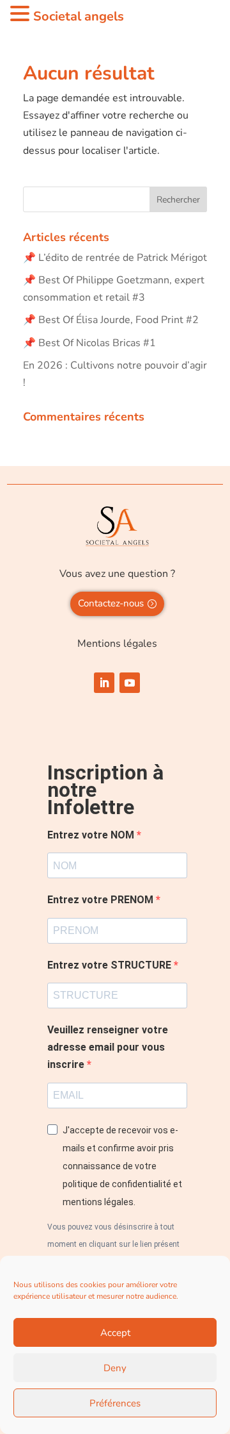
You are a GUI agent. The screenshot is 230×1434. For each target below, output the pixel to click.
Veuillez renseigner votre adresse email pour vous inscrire (107, 1047)
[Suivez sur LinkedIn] (104, 682)
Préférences (115, 1403)
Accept (115, 1332)
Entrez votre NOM (92, 835)
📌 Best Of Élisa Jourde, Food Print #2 (111, 320)
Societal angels (78, 16)
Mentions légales (117, 644)
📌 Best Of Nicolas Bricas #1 (89, 343)
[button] (21, 15)
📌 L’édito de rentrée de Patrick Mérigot (115, 258)
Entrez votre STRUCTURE (110, 965)
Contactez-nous (111, 603)
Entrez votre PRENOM (101, 900)
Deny (114, 1368)
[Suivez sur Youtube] (129, 682)
